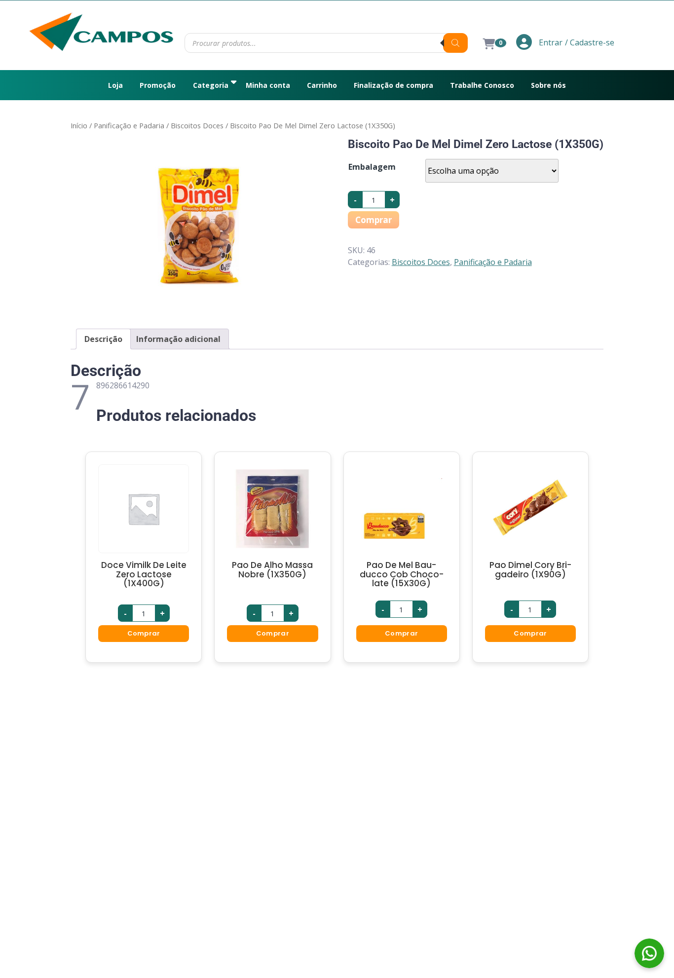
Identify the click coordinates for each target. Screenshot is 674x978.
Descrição (103, 339)
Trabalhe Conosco (482, 85)
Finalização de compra (393, 85)
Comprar (373, 220)
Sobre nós (548, 85)
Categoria (210, 85)
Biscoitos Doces (197, 125)
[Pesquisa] (455, 43)
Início (79, 125)
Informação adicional (178, 339)
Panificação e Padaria (129, 125)
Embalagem (372, 166)
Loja (115, 85)
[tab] (103, 339)
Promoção (158, 85)
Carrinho (322, 85)
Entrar (549, 42)
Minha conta (268, 85)
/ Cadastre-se (589, 42)
